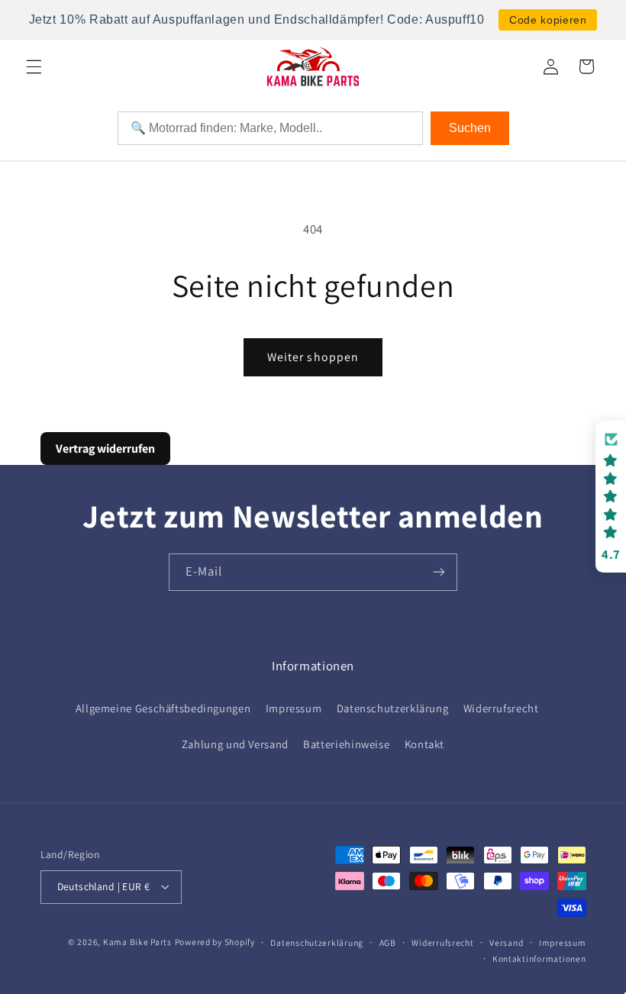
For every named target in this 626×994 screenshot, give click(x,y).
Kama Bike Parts (137, 941)
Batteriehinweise (346, 744)
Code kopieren (547, 20)
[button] (33, 66)
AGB (387, 942)
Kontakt (424, 744)
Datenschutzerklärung (393, 708)
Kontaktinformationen (539, 958)
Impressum (294, 708)
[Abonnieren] (439, 572)
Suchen (470, 127)
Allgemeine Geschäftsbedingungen (163, 708)
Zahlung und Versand (235, 744)
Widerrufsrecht (501, 708)
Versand (506, 942)
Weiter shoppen (313, 357)
